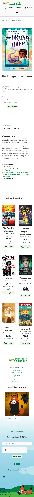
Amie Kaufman (24, 283)
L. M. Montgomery (9, 333)
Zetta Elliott (6, 86)
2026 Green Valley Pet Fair (9, 425)
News (17, 431)
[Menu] (17, 12)
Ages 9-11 (7, 169)
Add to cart (12, 106)
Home (3, 20)
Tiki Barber (24, 331)
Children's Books (10, 172)
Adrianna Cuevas (26, 236)
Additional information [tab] (11, 128)
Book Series (13, 169)
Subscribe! (17, 456)
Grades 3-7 (20, 169)
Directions (17, 380)
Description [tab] (7, 125)
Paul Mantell (28, 333)
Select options (8, 293)
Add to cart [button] (8, 246)
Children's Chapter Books (21, 172)
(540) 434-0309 (17, 370)
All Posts (12, 431)
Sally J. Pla (9, 236)
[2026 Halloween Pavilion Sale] (17, 403)
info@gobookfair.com (17, 372)
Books (7, 20)
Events (22, 431)
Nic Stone (9, 280)
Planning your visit (17, 381)
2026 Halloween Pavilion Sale (12, 418)
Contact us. (16, 102)
